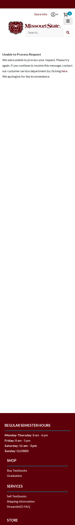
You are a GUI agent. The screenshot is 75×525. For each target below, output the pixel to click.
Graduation (16, 475)
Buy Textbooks (17, 470)
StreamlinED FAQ (18, 506)
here (64, 71)
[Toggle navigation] (68, 21)
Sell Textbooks (17, 496)
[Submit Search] (68, 32)
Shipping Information (21, 501)
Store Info (40, 14)
